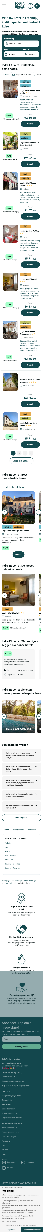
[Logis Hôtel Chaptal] (10, 282)
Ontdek (30, 123)
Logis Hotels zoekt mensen (12, 1118)
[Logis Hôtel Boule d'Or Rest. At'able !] (10, 141)
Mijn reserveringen (8, 1077)
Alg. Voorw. (6, 1141)
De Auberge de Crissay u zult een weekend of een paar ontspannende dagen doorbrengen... (18, 539)
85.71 (30, 258)
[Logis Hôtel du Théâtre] (10, 234)
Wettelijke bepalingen (9, 1128)
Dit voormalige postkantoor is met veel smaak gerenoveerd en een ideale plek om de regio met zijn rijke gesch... (30, 104)
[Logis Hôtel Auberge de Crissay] (18, 507)
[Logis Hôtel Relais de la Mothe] (10, 89)
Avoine (7, 851)
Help (3, 1145)
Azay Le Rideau (10, 855)
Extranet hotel (7, 1100)
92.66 (30, 118)
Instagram (30, 1162)
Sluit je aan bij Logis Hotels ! (12, 1095)
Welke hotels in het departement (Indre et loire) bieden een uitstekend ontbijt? (20, 755)
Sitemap (5, 1150)
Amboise (8, 843)
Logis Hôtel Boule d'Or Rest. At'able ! (29, 144)
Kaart (7, 74)
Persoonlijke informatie (10, 1132)
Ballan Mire (9, 860)
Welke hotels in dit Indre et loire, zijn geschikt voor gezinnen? (19, 795)
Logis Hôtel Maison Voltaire (28, 184)
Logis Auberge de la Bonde (28, 424)
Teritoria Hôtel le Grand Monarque (30, 381)
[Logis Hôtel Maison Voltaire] (10, 181)
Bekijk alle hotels (20, 460)
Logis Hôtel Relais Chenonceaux (27, 332)
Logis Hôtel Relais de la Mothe (30, 91)
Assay (7, 847)
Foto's (4, 1154)
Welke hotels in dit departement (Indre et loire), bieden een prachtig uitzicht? (19, 768)
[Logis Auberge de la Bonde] (10, 421)
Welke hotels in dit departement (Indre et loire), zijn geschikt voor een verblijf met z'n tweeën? (20, 782)
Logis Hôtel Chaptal (10, 613)
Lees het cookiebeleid (9, 1222)
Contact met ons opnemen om (13, 1081)
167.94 (30, 398)
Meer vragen (20, 817)
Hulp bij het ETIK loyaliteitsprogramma (16, 1085)
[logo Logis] (19, 5)
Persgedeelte (6, 1104)
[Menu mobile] (4, 6)
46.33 (30, 306)
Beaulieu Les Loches (12, 864)
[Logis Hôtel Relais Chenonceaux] (10, 330)
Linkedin (10, 1167)
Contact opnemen (8, 1109)
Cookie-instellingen (9, 1136)
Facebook (11, 1162)
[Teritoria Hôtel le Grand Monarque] (10, 382)
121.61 (30, 158)
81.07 (30, 210)
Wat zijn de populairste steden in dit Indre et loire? (19, 806)
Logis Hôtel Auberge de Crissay (15, 530)
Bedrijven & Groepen (9, 1113)
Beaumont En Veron (12, 868)
